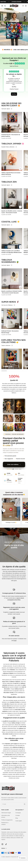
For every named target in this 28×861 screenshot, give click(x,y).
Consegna (18, 812)
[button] (24, 510)
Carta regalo (18, 820)
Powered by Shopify (15, 856)
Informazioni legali (6, 812)
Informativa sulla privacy (5, 816)
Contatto (17, 815)
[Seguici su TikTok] (6, 844)
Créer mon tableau (14, 464)
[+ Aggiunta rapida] (20, 130)
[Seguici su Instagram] (2, 844)
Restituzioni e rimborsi (4, 823)
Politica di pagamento (6, 820)
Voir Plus (14, 86)
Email (14, 640)
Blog (16, 818)
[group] (14, 27)
